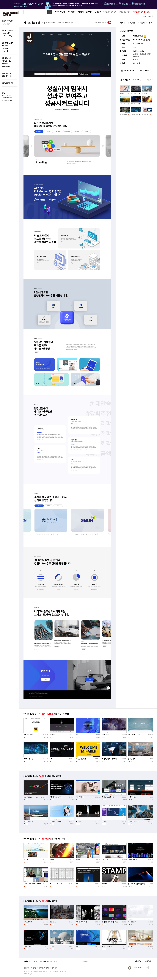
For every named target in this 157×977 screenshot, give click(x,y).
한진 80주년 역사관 (82, 922)
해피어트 (131, 946)
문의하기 (89, 12)
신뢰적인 (136, 56)
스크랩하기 (146, 71)
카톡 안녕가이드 (28, 734)
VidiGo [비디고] (132, 859)
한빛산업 (144, 93)
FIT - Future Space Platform (58, 884)
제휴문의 (148, 961)
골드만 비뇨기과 (107, 946)
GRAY (139, 59)
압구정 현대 (131, 759)
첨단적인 (143, 54)
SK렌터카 (26, 859)
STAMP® (104, 884)
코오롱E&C (53, 922)
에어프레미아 (132, 922)
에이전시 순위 (6, 61)
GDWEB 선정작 (7, 30)
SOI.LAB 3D (53, 759)
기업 (134, 47)
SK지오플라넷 (27, 922)
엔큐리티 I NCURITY (56, 797)
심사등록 (98, 12)
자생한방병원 (80, 797)
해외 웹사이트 (6, 76)
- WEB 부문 (6, 33)
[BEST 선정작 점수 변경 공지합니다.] (57, 963)
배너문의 (138, 961)
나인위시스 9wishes (56, 821)
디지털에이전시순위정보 (141, 12)
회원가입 (150, 16)
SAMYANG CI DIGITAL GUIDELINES (33, 884)
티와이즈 (104, 821)
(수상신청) (146, 40)
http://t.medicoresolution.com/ (59, 22)
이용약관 (34, 968)
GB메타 (78, 859)
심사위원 (5, 45)
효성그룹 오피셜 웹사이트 (110, 922)
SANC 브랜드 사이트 (134, 734)
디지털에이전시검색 (110, 12)
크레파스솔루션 (135, 114)
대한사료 (122, 103)
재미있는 (136, 54)
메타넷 (78, 946)
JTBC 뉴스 (105, 859)
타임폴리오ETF (146, 114)
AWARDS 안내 (60, 12)
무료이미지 (6, 66)
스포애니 (144, 103)
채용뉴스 (5, 63)
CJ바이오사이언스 (28, 946)
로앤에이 (78, 821)
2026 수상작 (71, 12)
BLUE (134, 59)
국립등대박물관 (28, 821)
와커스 (78, 884)
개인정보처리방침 (44, 968)
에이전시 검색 (6, 58)
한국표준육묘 (123, 114)
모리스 (121, 93)
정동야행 (52, 734)
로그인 (144, 16)
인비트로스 (105, 734)
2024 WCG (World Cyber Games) (33, 797)
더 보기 (149, 80)
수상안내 (80, 12)
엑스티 (78, 734)
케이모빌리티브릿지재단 (109, 759)
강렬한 (149, 54)
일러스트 (136, 51)
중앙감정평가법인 (133, 821)
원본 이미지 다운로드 (129, 71)
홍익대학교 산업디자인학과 (138, 103)
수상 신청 (5, 51)
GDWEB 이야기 (7, 83)
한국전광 (133, 93)
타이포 (142, 51)
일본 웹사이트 (6, 73)
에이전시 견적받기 (125, 12)
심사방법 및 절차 (7, 43)
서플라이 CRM (132, 797)
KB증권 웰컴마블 (81, 759)
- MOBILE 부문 (7, 36)
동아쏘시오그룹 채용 (108, 797)
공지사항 (54, 968)
